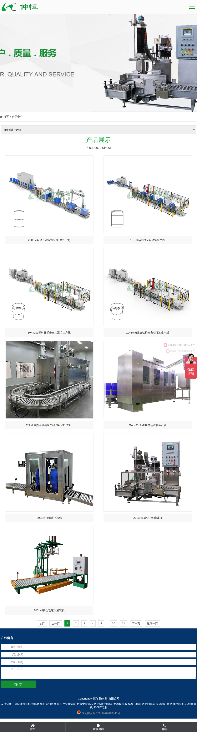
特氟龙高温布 (85, 703)
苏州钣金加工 (54, 703)
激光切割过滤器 (103, 703)
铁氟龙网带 (38, 703)
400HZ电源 (100, 707)
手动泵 (117, 703)
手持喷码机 (69, 703)
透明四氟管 (148, 703)
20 (113, 623)
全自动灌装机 (22, 703)
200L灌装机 (177, 703)
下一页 (136, 623)
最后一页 (152, 623)
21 (123, 623)
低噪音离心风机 (131, 703)
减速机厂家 (162, 703)
